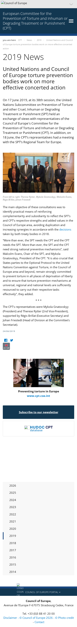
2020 (12, 528)
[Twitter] (11, 340)
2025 (12, 492)
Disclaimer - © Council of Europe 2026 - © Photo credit (38, 618)
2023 (12, 507)
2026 (12, 485)
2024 (12, 500)
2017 (12, 550)
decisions (65, 229)
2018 (12, 543)
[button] (38, 4)
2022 (12, 514)
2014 (12, 572)
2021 (12, 521)
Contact (39, 622)
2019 (12, 536)
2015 (12, 564)
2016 (12, 557)
